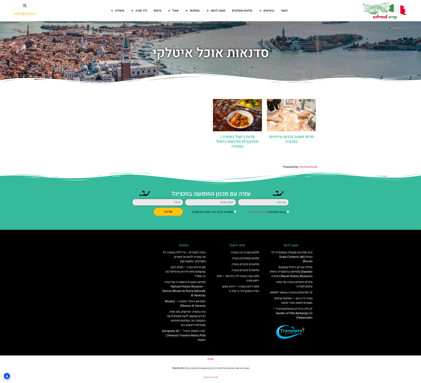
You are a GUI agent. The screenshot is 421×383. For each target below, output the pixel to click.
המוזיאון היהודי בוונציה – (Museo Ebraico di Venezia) (185, 303)
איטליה (119, 10)
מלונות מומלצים (242, 10)
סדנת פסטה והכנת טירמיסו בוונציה (291, 139)
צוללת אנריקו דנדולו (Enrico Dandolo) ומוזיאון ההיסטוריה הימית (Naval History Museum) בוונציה (291, 271)
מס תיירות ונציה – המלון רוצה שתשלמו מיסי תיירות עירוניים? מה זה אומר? (185, 271)
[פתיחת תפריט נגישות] (7, 376)
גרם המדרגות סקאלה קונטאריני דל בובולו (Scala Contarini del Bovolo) (291, 257)
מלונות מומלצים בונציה (245, 258)
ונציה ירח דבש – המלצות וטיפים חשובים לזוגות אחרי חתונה (293, 300)
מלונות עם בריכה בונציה (245, 252)
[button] (24, 5)
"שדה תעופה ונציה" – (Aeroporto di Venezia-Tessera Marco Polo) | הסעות (184, 335)
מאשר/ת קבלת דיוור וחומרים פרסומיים (212, 212)
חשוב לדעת (218, 10)
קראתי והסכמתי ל (267, 212)
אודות (210, 359)
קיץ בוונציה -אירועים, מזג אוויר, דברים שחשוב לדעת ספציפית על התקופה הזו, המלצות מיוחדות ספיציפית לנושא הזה (186, 318)
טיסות (157, 10)
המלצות (195, 10)
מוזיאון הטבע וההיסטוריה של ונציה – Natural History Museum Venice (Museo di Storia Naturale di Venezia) (184, 289)
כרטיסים (268, 10)
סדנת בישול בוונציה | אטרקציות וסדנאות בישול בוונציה (237, 141)
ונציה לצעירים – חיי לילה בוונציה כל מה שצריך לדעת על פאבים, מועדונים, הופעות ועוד (184, 257)
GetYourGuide (308, 167)
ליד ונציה (141, 10)
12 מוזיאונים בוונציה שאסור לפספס (291, 292)
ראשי (284, 10)
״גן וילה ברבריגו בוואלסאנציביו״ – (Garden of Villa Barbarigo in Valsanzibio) (292, 313)
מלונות (18, 14)
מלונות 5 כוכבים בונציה (245, 270)
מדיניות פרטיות (210, 377)
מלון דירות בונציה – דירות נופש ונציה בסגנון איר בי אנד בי (240, 288)
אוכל (175, 10)
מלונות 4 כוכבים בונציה (245, 264)
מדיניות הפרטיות (257, 212)
